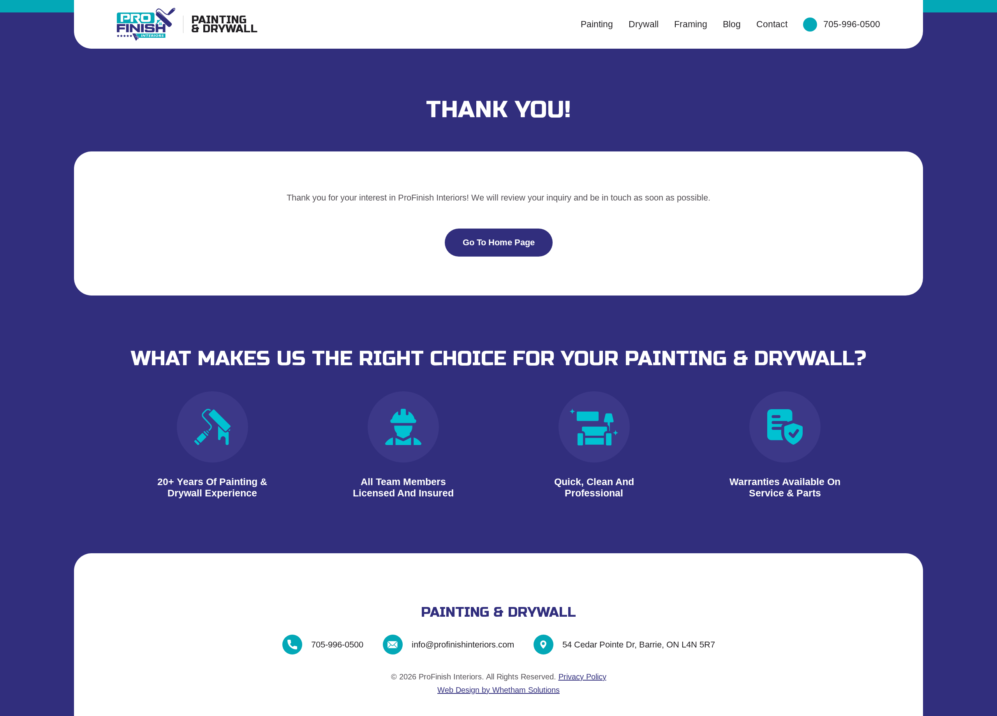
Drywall (644, 24)
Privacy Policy (582, 676)
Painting (597, 24)
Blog (732, 24)
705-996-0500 (851, 24)
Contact (771, 24)
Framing (690, 24)
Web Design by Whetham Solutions (498, 690)
